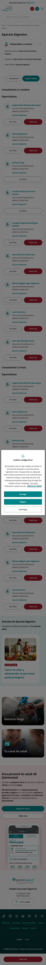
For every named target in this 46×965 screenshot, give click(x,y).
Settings (23, 509)
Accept (23, 494)
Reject (23, 501)
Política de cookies (34, 486)
